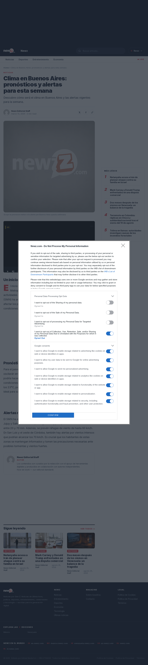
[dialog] (74, 332)
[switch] (110, 302)
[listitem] (74, 296)
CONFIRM (53, 415)
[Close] (124, 246)
